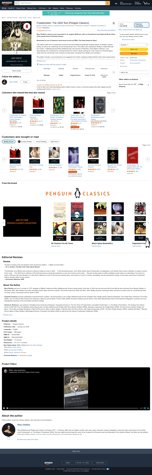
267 (117, 169)
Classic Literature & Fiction (17, 352)
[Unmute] (148, 408)
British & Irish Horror (14, 347)
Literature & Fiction (12, 17)
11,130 (59, 167)
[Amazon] (7, 3)
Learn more (56, 89)
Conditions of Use (50, 469)
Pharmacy (69, 8)
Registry (55, 8)
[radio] (126, 25)
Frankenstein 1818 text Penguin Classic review (24, 372)
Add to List (124, 72)
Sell (49, 8)
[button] (4, 8)
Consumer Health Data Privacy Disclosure (78, 469)
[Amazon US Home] (48, 463)
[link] (18, 117)
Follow (25, 82)
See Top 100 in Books (34, 345)
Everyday (78, 8)
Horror (29, 17)
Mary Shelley (43, 25)
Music (62, 8)
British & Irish (36, 17)
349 (137, 171)
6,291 (98, 169)
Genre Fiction (22, 17)
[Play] (3, 408)
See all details (41, 80)
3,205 (79, 169)
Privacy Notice (61, 469)
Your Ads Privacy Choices (98, 469)
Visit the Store (55, 246)
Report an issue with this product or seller (52, 64)
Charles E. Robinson (90, 25)
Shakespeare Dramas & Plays (75, 173)
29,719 (20, 169)
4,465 (40, 169)
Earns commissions (19, 370)
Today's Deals (20, 8)
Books (3, 17)
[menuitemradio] (145, 408)
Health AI (11, 8)
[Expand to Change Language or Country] (73, 463)
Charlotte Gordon (59, 25)
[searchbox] (62, 3)
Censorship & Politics (15, 350)
